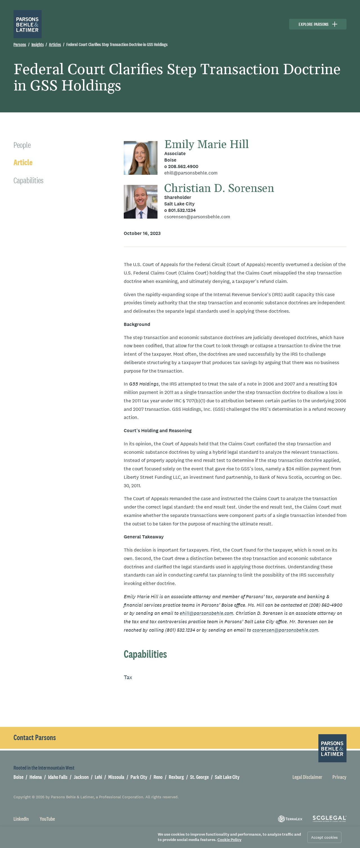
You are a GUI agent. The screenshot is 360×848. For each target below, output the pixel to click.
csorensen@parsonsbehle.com (197, 217)
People (22, 144)
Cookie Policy (229, 839)
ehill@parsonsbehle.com (190, 173)
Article (23, 162)
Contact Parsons (35, 737)
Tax (128, 677)
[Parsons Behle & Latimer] (28, 24)
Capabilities (28, 180)
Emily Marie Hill (206, 145)
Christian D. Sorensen (219, 189)
